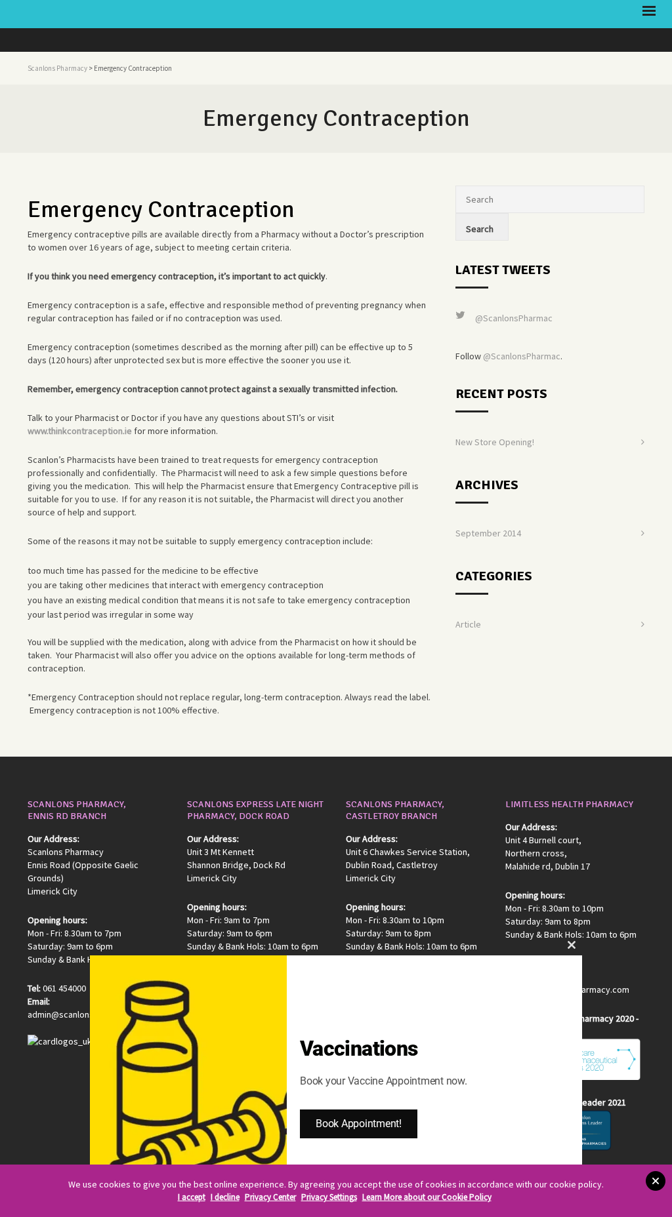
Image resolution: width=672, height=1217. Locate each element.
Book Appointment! (359, 1123)
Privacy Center (270, 1197)
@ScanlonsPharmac (514, 318)
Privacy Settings (329, 1197)
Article (468, 624)
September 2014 (488, 533)
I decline (225, 1197)
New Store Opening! (494, 442)
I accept (191, 1197)
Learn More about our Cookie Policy (427, 1197)
